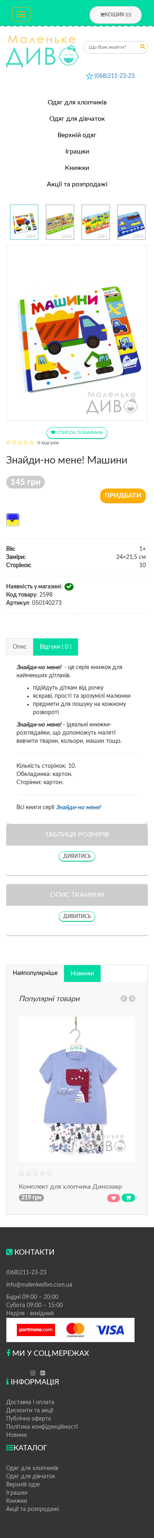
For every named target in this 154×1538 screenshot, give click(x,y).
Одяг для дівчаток (77, 118)
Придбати (123, 495)
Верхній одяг (77, 135)
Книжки (77, 168)
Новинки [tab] (82, 974)
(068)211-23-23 (114, 76)
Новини (16, 1435)
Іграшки (77, 151)
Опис (20, 647)
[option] (24, 222)
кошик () (118, 14)
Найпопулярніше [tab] (35, 973)
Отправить (142, 48)
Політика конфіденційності (42, 1427)
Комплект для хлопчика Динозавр (70, 1186)
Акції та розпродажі (77, 184)
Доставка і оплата (30, 1402)
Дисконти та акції (29, 1411)
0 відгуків (48, 442)
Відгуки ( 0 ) (55, 647)
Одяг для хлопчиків (77, 102)
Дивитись (77, 856)
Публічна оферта (28, 1419)
